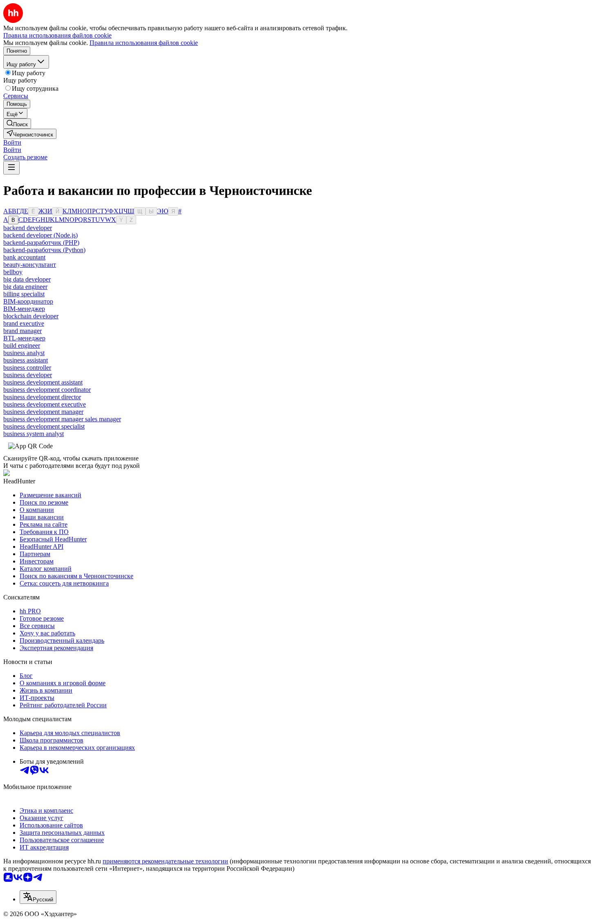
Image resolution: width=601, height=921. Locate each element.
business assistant (25, 360)
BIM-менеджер (24, 308)
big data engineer (25, 286)
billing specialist (24, 294)
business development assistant (43, 382)
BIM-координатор (28, 301)
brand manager (22, 330)
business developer (27, 374)
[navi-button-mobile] (11, 167)
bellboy (12, 271)
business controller (27, 367)
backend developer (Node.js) (40, 235)
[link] (17, 123)
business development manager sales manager (62, 419)
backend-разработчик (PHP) (41, 242)
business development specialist (44, 426)
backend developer (27, 227)
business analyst (24, 352)
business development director (42, 396)
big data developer (27, 279)
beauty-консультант (29, 264)
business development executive (44, 404)
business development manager (43, 411)
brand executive (23, 323)
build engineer (21, 345)
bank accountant (24, 257)
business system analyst (33, 433)
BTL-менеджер (24, 338)
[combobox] (38, 897)
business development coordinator (47, 389)
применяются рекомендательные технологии (165, 861)
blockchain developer (30, 316)
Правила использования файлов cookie (144, 42)
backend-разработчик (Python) (44, 249)
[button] (12, 142)
